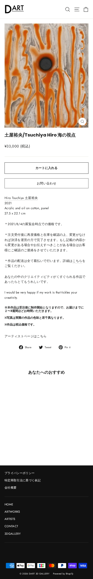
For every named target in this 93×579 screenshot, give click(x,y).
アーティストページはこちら (26, 336)
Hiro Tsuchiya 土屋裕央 (21, 198)
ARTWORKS (12, 511)
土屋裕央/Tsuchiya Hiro (31, 135)
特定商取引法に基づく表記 (23, 480)
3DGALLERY (13, 534)
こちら (77, 260)
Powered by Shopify (63, 573)
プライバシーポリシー (20, 473)
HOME (9, 504)
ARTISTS (10, 519)
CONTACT (11, 526)
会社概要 (10, 487)
